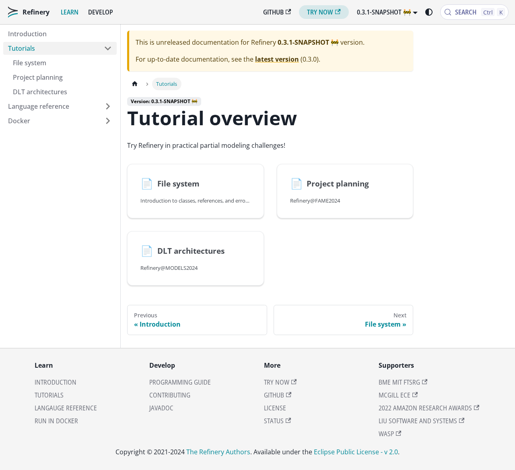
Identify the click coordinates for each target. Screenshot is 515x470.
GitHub (273, 12)
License (275, 408)
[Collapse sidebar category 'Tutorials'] (108, 48)
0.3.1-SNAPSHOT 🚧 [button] (384, 12)
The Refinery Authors (218, 451)
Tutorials (49, 395)
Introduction (55, 382)
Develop (100, 12)
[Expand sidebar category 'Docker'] (108, 120)
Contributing (169, 395)
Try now (320, 12)
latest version (277, 59)
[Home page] (134, 84)
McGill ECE (394, 395)
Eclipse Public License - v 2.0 (356, 451)
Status (274, 420)
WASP (386, 433)
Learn (69, 12)
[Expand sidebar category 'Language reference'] (108, 106)
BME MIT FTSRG (399, 382)
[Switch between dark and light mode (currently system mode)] (428, 12)
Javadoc (161, 408)
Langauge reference (66, 408)
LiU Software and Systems (418, 420)
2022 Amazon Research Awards (425, 408)
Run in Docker (56, 420)
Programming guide (180, 382)
